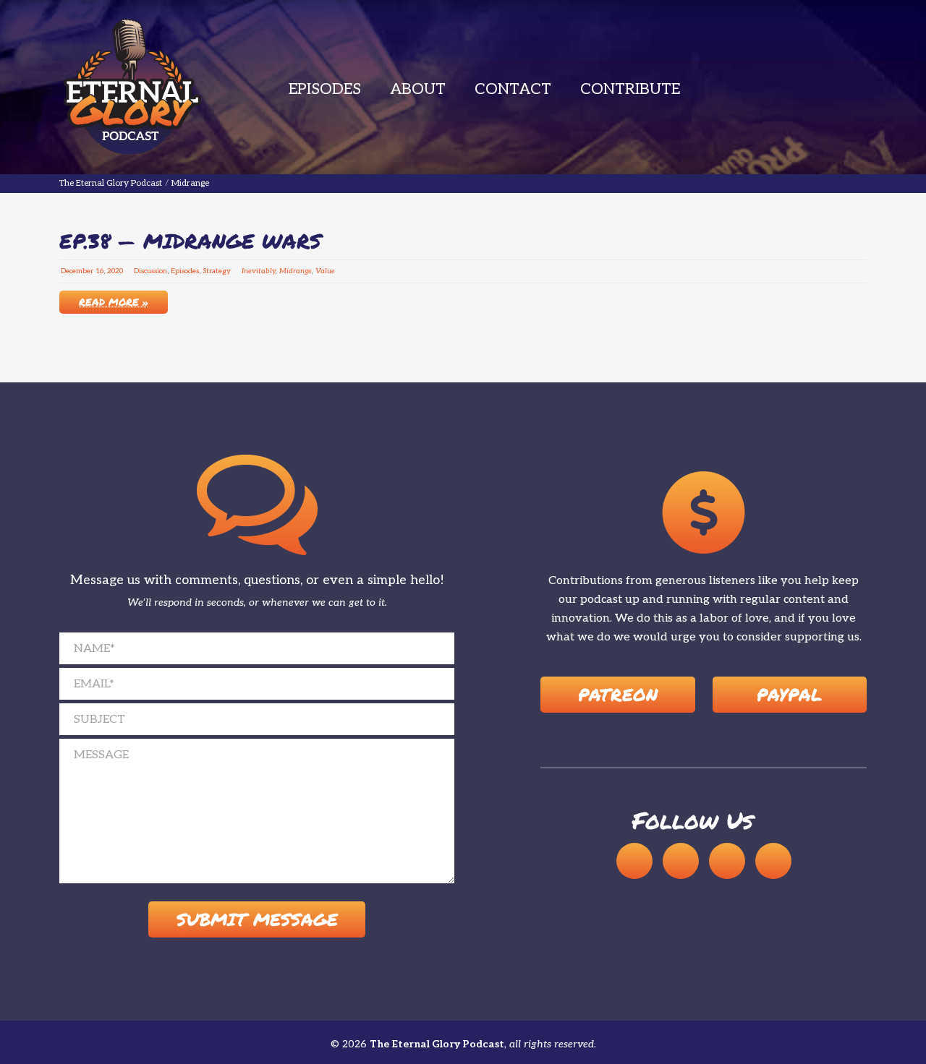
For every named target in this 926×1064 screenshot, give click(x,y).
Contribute (630, 89)
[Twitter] (773, 861)
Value (325, 271)
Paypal (789, 694)
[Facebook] (727, 861)
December (77, 271)
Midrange (295, 271)
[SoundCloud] (634, 861)
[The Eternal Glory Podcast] (131, 87)
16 (99, 271)
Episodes (325, 89)
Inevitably (259, 271)
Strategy (217, 271)
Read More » (113, 301)
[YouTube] (681, 861)
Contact (513, 89)
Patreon (618, 694)
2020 (115, 271)
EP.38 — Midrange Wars (190, 240)
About (418, 89)
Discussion (150, 271)
